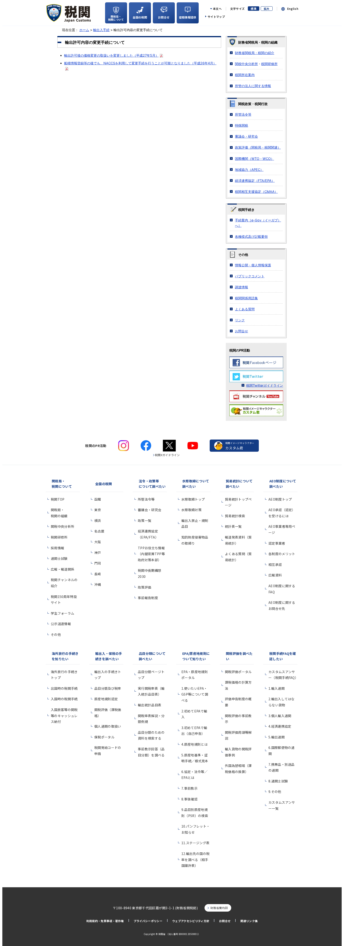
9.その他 (274, 791)
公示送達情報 (61, 623)
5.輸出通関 (276, 737)
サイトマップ (216, 16)
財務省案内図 (219, 908)
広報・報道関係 (62, 569)
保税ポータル (104, 737)
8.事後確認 (189, 799)
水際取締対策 (191, 509)
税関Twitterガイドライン (264, 385)
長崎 (97, 574)
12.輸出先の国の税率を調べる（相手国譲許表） (195, 859)
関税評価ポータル (238, 671)
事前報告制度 (148, 597)
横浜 (97, 520)
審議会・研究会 (246, 136)
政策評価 (144, 587)
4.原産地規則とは (194, 744)
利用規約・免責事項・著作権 (105, 921)
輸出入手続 (101, 30)
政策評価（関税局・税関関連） (258, 147)
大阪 (97, 541)
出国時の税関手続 (64, 688)
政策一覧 (144, 520)
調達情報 (241, 287)
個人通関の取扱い (107, 726)
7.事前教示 (189, 788)
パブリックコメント (249, 276)
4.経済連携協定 (279, 726)
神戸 (97, 552)
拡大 (267, 9)
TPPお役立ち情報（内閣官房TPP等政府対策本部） (151, 554)
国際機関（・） (254, 159)
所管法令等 (243, 114)
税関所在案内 (245, 75)
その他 (56, 634)
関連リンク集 (249, 921)
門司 (97, 563)
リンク (240, 320)
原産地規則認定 (106, 699)
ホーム (84, 30)
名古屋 (99, 531)
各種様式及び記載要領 (251, 236)
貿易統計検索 (235, 515)
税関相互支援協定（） (256, 192)
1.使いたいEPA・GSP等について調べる (194, 694)
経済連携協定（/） (255, 181)
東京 (97, 509)
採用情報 (57, 548)
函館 (97, 499)
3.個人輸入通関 (279, 715)
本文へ (217, 8)
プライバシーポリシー (148, 921)
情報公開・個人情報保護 (253, 265)
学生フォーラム (62, 613)
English (292, 8)
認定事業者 (276, 543)
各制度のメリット (281, 553)
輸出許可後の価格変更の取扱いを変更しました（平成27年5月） (111, 55)
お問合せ (241, 331)
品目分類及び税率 (107, 688)
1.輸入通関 (276, 688)
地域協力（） (249, 170)
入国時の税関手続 (64, 699)
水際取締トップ (193, 499)
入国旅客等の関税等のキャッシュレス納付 (64, 715)
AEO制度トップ (280, 499)
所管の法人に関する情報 (253, 86)
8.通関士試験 (278, 781)
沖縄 (97, 584)
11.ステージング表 (195, 842)
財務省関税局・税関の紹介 (254, 53)
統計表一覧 (233, 526)
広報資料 (275, 575)
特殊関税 (241, 125)
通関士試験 (59, 558)
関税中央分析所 (246, 64)
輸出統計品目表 (149, 705)
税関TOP (58, 499)
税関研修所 (269, 64)
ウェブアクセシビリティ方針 (190, 921)
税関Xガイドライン (167, 455)
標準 (253, 9)
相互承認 (275, 564)
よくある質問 (245, 309)
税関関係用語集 (246, 298)
